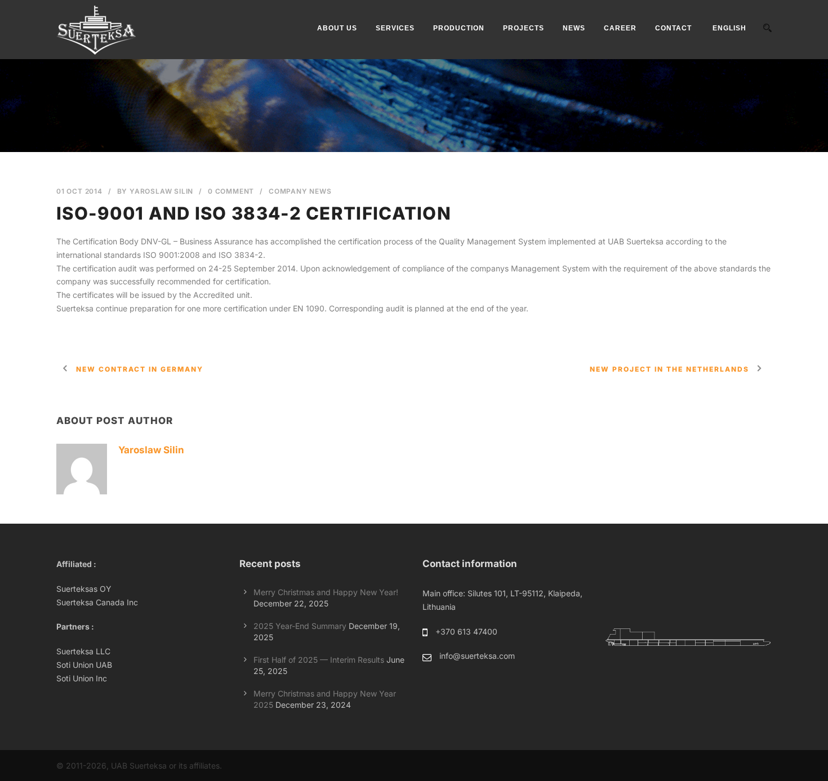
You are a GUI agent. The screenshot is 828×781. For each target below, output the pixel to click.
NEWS (574, 28)
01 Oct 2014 (79, 191)
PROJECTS (523, 28)
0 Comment (231, 191)
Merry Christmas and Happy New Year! (325, 592)
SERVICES (395, 28)
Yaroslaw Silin (161, 191)
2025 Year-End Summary (299, 626)
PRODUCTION (458, 28)
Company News (300, 191)
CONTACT (673, 28)
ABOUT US (337, 28)
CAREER (620, 28)
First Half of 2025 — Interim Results (318, 659)
